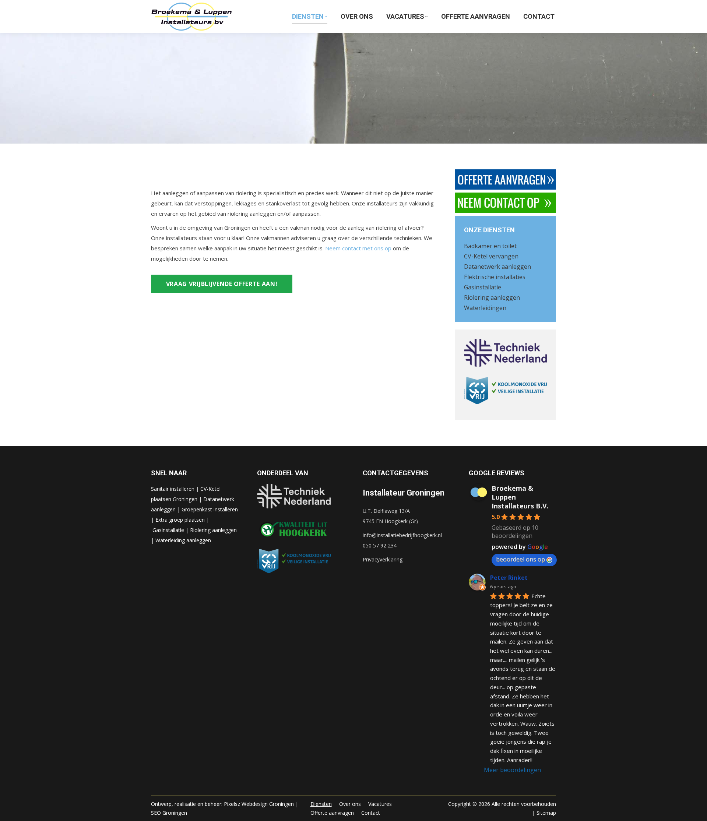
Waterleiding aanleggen (183, 540)
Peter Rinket (509, 578)
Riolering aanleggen (492, 297)
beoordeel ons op (520, 559)
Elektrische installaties (494, 277)
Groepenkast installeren (210, 509)
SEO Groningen (169, 812)
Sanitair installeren (172, 488)
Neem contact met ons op (358, 248)
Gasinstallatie (482, 287)
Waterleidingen (485, 308)
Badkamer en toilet (490, 246)
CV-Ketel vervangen (491, 256)
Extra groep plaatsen (180, 519)
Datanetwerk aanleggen (497, 266)
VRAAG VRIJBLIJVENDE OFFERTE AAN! (222, 284)
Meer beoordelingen (512, 770)
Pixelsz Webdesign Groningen (259, 803)
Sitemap (546, 812)
